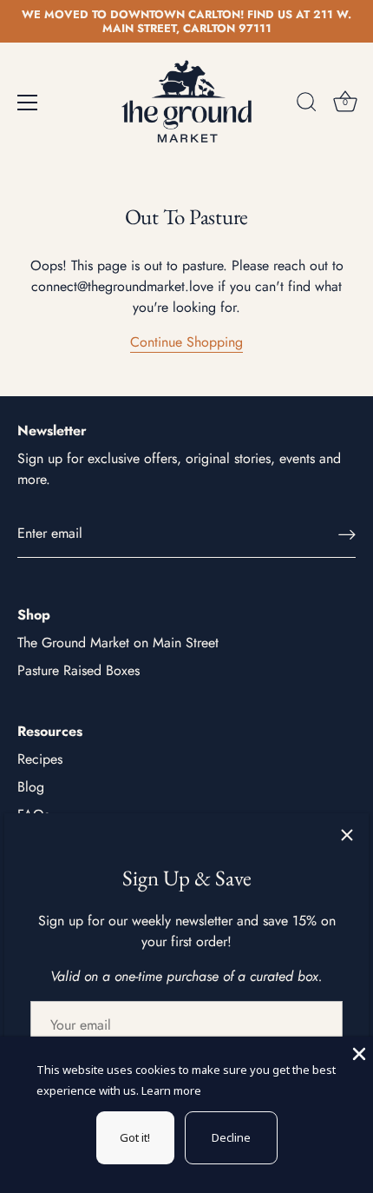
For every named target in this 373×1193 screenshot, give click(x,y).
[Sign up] (347, 534)
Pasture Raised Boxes (78, 670)
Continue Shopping (186, 342)
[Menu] (28, 102)
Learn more (171, 1090)
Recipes (39, 759)
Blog (30, 787)
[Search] (306, 105)
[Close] (347, 835)
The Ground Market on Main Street (118, 643)
